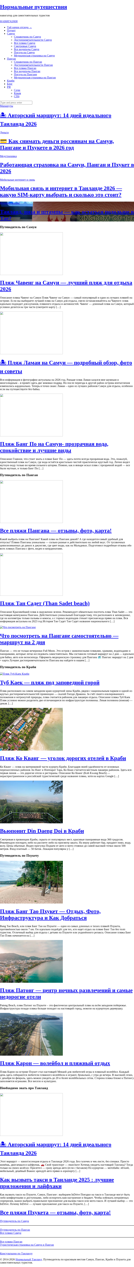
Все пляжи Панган (25, 68)
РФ (9, 86)
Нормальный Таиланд (29, 1259)
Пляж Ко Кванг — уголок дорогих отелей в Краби (63, 758)
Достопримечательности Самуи (33, 39)
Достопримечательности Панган (33, 64)
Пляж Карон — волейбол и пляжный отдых (55, 1063)
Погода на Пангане (25, 74)
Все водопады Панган (27, 71)
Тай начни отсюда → (19, 27)
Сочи (17, 90)
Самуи (11, 33)
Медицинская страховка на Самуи (34, 55)
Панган (11, 58)
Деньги (4, 132)
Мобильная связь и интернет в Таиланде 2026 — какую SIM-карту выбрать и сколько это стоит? (61, 191)
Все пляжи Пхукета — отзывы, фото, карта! (55, 1212)
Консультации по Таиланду (16, 1253)
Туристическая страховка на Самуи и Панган (27, 1244)
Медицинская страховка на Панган (35, 77)
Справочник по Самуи (27, 36)
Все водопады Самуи (26, 49)
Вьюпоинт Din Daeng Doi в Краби (42, 831)
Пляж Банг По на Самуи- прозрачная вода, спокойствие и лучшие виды (54, 447)
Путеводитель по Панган (15, 1229)
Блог (10, 83)
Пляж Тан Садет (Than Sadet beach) (45, 603)
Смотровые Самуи (25, 46)
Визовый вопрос (10, 203)
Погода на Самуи (24, 52)
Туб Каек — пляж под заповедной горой (49, 682)
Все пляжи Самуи (24, 43)
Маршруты (6, 105)
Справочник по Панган (28, 61)
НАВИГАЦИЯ (9, 21)
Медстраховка (8, 156)
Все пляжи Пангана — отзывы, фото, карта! (56, 530)
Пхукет (11, 30)
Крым (17, 93)
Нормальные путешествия (33, 7)
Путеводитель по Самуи (14, 1221)
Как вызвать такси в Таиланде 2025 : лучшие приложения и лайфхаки (57, 1182)
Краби (10, 80)
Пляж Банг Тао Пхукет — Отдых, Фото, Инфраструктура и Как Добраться (50, 914)
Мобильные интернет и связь (17, 179)
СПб (16, 96)
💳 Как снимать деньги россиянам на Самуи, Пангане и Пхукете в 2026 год (57, 144)
